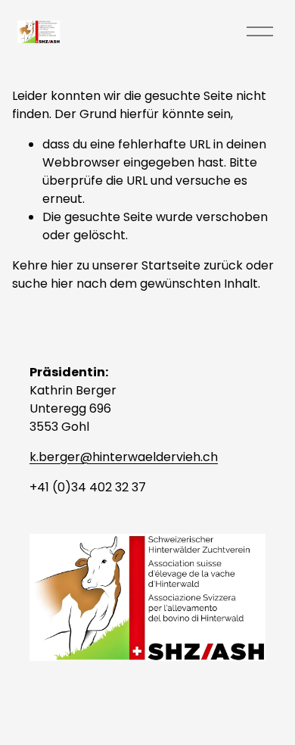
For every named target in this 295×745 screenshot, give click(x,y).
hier (62, 265)
